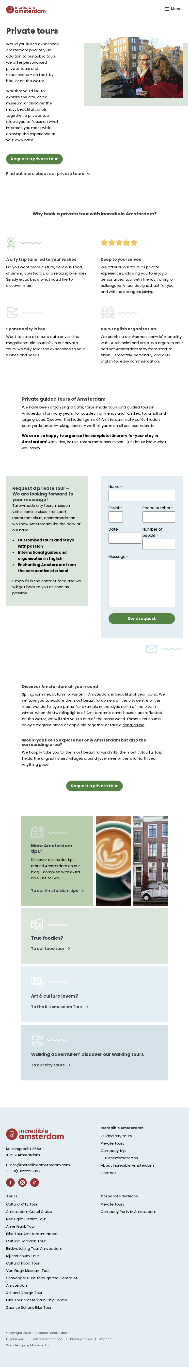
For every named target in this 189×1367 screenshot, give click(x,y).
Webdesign (15, 1345)
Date (113, 529)
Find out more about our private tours (45, 173)
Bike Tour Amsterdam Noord (32, 1233)
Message (118, 556)
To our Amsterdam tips (55, 890)
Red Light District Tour (26, 1219)
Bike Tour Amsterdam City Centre (36, 1300)
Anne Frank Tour (20, 1226)
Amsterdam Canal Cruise (29, 1211)
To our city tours (48, 1065)
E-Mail (115, 508)
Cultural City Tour (21, 1204)
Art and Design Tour (24, 1292)
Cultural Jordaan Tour (26, 1241)
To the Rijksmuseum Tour (57, 1007)
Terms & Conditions (47, 1339)
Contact (108, 1172)
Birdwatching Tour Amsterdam (34, 1248)
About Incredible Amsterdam (127, 1165)
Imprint (105, 1339)
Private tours (112, 1143)
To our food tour (48, 948)
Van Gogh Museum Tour (28, 1270)
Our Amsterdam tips (119, 1158)
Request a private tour (34, 159)
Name (115, 486)
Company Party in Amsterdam (128, 1211)
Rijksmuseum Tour (22, 1255)
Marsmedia (39, 1345)
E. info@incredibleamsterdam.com (38, 1164)
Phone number (157, 508)
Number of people (152, 532)
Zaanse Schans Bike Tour (28, 1307)
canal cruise (133, 724)
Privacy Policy (81, 1339)
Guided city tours (116, 1135)
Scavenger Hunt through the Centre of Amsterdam (42, 1281)
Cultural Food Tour (22, 1263)
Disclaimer (14, 1339)
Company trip (113, 1150)
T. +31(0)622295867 (23, 1171)
